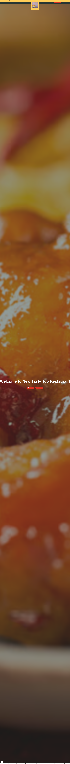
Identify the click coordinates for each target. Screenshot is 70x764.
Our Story (20, 2)
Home (10, 2)
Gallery (14, 2)
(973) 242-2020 (58, 0)
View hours (28, 0)
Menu (24, 2)
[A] (2, 762)
